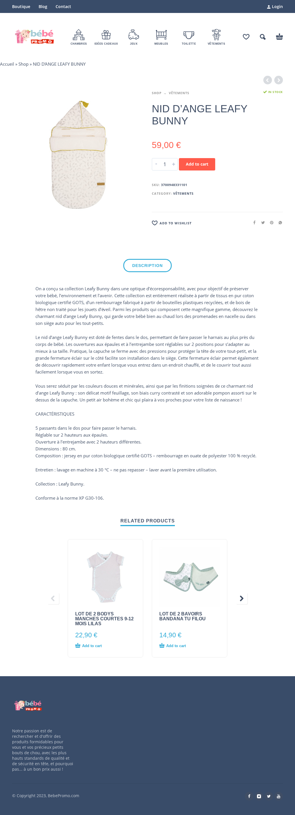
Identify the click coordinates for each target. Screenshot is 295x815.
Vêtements (179, 93)
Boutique (21, 6)
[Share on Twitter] (261, 222)
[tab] (147, 266)
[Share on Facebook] (252, 222)
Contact (63, 6)
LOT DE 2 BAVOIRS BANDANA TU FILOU (182, 616)
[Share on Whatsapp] (278, 222)
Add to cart (197, 164)
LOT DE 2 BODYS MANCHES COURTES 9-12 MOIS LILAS (104, 618)
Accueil (7, 64)
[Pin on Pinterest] (270, 222)
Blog (43, 6)
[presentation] (53, 598)
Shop (23, 64)
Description (147, 265)
